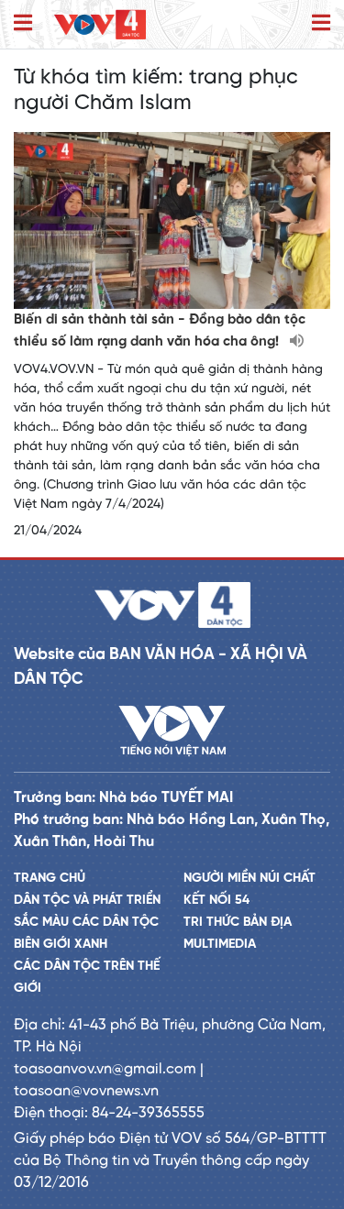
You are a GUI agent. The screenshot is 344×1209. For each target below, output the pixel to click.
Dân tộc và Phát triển (87, 900)
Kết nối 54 (216, 900)
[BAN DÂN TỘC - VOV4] (100, 24)
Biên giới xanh (60, 944)
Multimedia (219, 944)
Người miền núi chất (249, 878)
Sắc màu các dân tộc (86, 922)
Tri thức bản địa (237, 922)
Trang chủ (49, 878)
